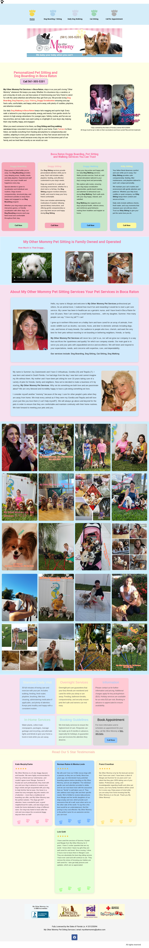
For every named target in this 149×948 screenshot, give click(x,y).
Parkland (61, 129)
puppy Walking (30, 100)
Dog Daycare (18, 100)
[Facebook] (74, 937)
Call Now (18, 225)
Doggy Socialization (46, 100)
